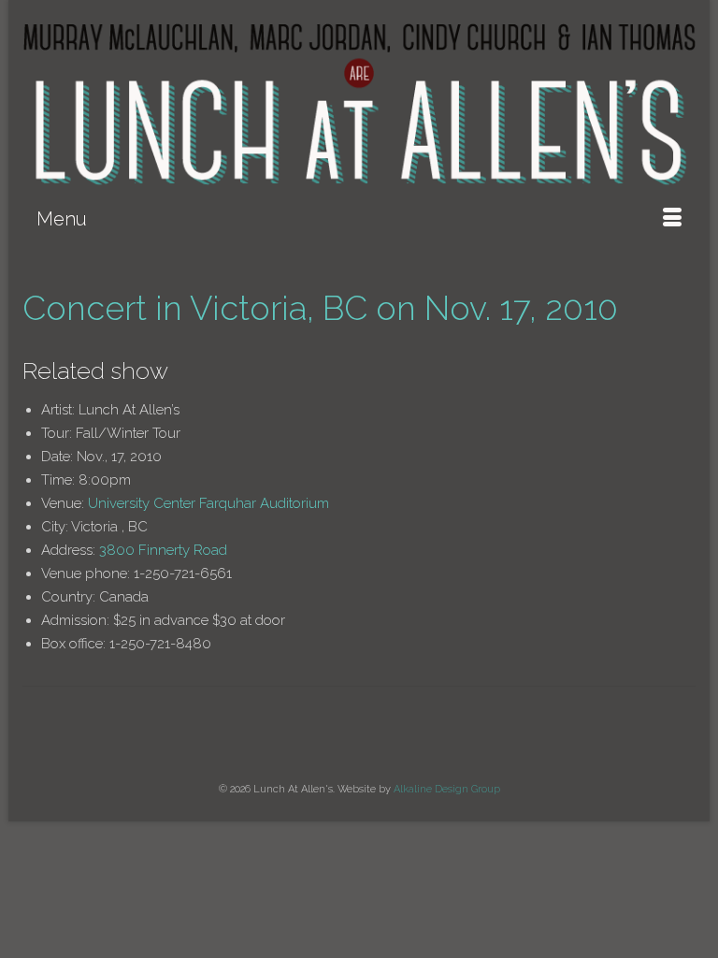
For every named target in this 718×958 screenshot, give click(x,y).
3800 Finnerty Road (163, 550)
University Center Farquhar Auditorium (208, 503)
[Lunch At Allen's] (359, 104)
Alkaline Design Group (447, 789)
